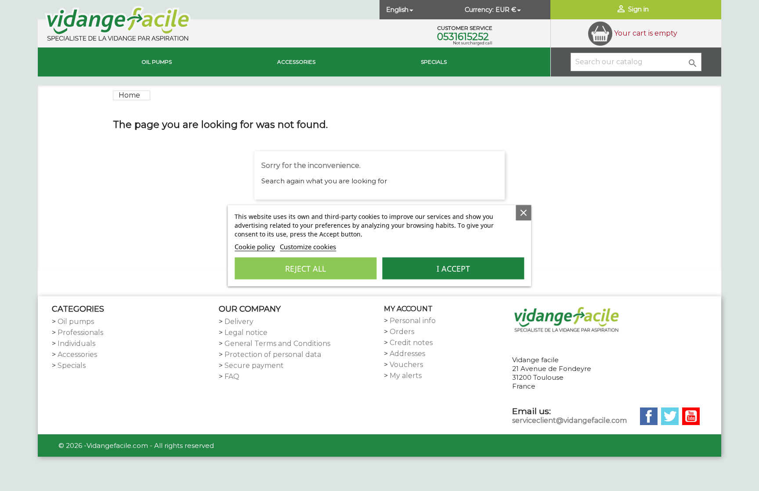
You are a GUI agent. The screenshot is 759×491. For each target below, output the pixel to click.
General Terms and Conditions (277, 343)
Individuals (76, 343)
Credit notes (411, 342)
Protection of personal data (272, 354)
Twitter (670, 416)
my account (408, 309)
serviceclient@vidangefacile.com (569, 420)
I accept (453, 268)
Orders (402, 331)
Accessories (296, 61)
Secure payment (254, 365)
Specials (434, 61)
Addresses (407, 353)
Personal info (413, 320)
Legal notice (245, 332)
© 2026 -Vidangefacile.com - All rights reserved (136, 445)
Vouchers (406, 364)
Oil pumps (156, 61)
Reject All (305, 268)
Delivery (238, 321)
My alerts (406, 375)
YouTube (691, 416)
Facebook (649, 416)
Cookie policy (255, 246)
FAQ (231, 376)
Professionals (80, 332)
